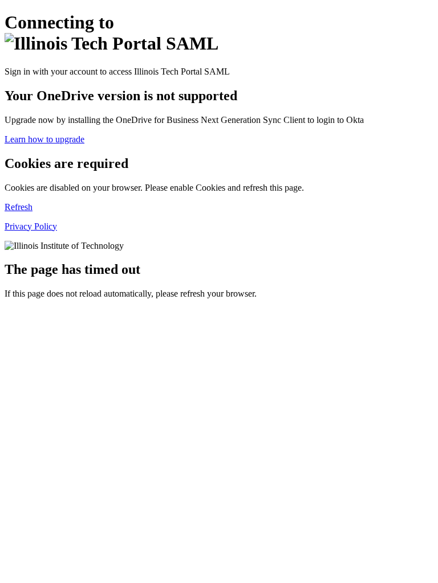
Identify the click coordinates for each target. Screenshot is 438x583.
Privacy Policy (31, 226)
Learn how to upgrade (44, 139)
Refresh (19, 207)
